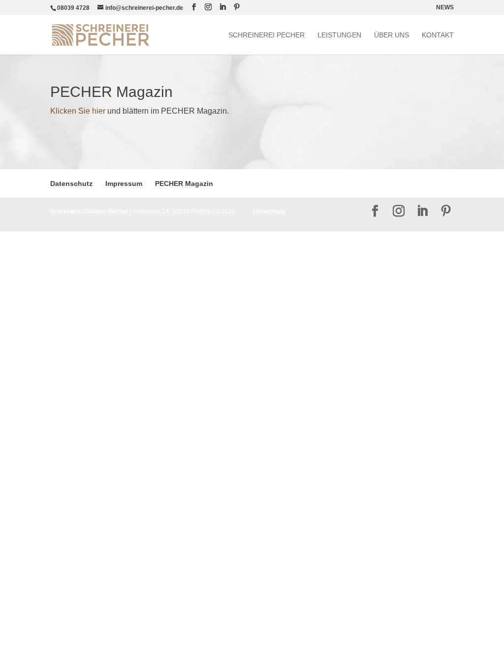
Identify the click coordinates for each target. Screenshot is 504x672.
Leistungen (339, 35)
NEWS (445, 7)
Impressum (123, 183)
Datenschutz (71, 183)
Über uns (391, 35)
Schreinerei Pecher (266, 35)
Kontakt (438, 35)
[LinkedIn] (222, 7)
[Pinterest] (236, 7)
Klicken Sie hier (77, 111)
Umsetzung (269, 211)
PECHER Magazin (184, 183)
